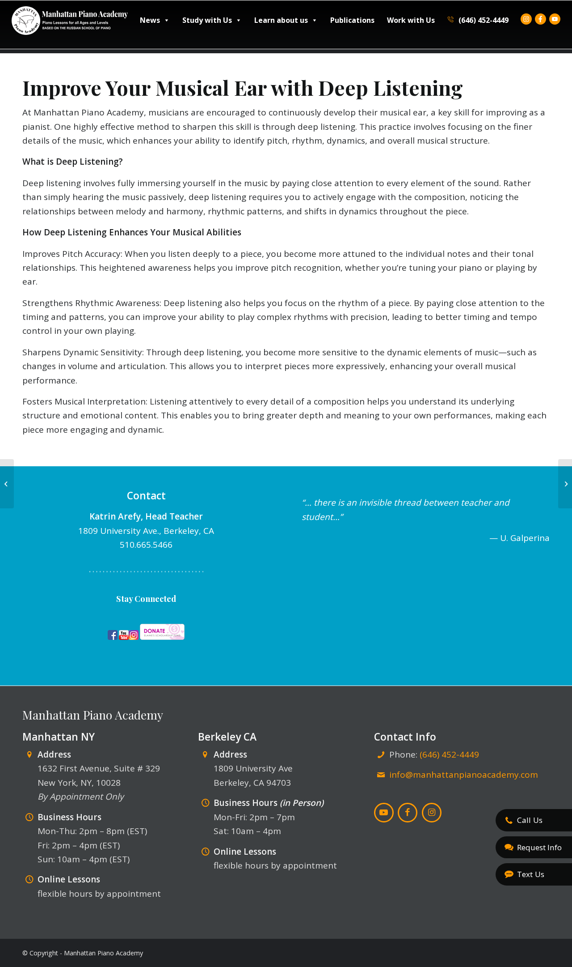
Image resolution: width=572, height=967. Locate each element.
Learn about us (281, 20)
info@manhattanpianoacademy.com (463, 774)
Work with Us (411, 20)
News (150, 20)
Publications (352, 20)
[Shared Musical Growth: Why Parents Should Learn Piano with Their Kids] (7, 483)
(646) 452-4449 (483, 20)
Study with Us (207, 20)
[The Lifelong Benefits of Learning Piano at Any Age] (565, 483)
